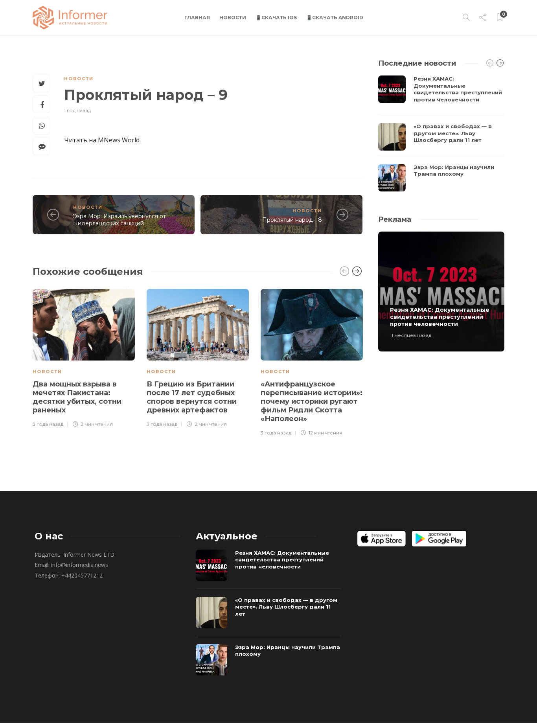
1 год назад (77, 110)
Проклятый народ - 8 (292, 219)
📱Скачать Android (334, 17)
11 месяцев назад (410, 335)
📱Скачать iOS (276, 17)
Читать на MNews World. (102, 140)
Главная (197, 17)
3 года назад (48, 424)
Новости (232, 17)
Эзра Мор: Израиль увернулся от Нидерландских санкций (119, 220)
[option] (84, 357)
